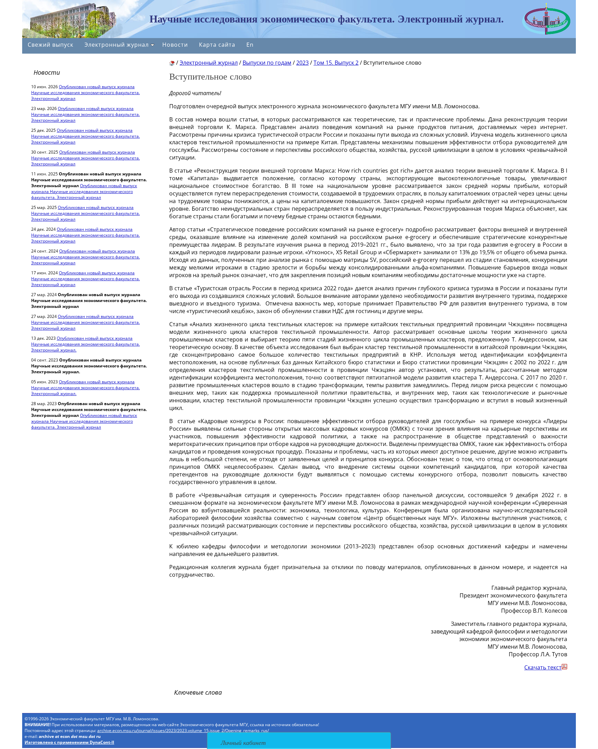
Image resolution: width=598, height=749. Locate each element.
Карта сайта (217, 44)
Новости (175, 44)
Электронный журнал (116, 44)
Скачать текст (543, 667)
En (250, 44)
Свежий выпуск (50, 44)
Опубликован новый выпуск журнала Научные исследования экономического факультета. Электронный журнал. (85, 344)
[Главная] (172, 62)
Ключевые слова (198, 692)
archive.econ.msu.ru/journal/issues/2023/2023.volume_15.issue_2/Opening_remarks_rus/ (183, 730)
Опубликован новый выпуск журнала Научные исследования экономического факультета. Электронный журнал (85, 92)
